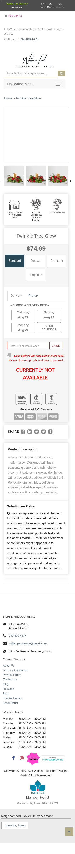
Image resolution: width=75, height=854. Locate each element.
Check (56, 345)
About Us (9, 665)
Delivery (16, 295)
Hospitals (9, 688)
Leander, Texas (15, 825)
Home (8, 98)
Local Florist (10, 703)
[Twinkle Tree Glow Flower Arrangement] (14, 176)
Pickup (33, 295)
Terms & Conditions (15, 670)
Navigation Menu (20, 84)
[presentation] (1, 180)
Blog (5, 693)
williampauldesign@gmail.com (28, 643)
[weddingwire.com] (53, 758)
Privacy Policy (12, 674)
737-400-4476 (29, 39)
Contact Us (10, 679)
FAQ (6, 684)
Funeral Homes (12, 698)
